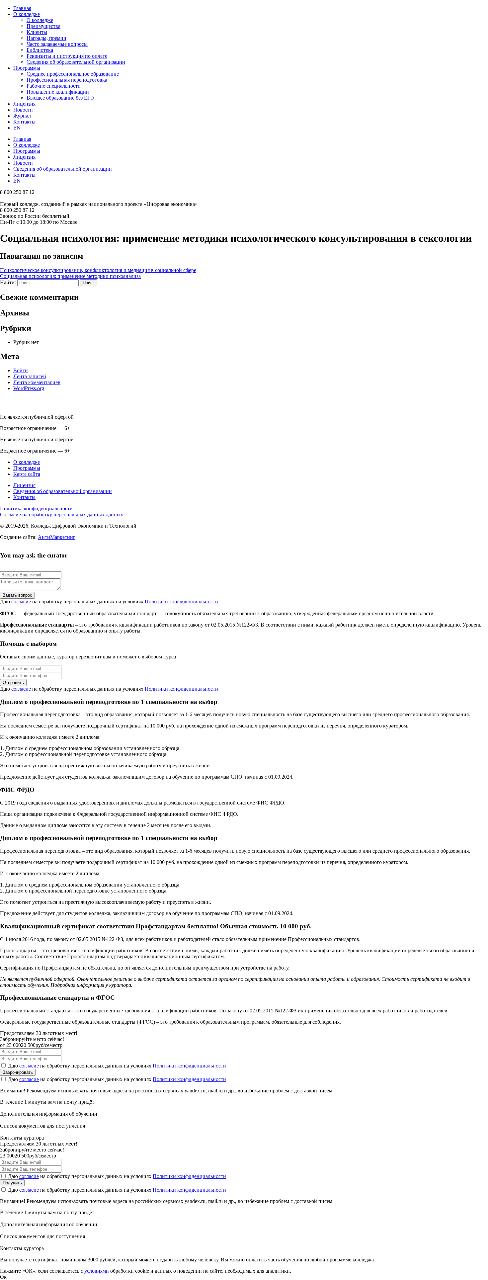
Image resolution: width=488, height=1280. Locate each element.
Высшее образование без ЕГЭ (60, 98)
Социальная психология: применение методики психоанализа (70, 276)
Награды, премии (46, 38)
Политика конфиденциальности (36, 508)
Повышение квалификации (58, 92)
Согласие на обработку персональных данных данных (61, 514)
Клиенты (37, 32)
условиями (96, 1271)
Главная (22, 8)
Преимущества (43, 26)
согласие (21, 601)
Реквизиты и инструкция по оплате (67, 56)
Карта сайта (26, 474)
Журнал (22, 116)
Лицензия (24, 104)
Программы (26, 68)
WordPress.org (28, 388)
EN (17, 127)
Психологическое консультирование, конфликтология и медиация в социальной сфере (98, 270)
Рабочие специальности (54, 86)
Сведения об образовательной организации (76, 62)
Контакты (24, 122)
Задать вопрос (17, 595)
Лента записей (29, 376)
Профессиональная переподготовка (67, 80)
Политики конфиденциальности (181, 601)
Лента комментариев (36, 382)
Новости (23, 110)
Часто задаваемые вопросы (57, 44)
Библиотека (40, 50)
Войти (20, 370)
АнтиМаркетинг (56, 537)
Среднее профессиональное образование (73, 74)
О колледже (26, 14)
